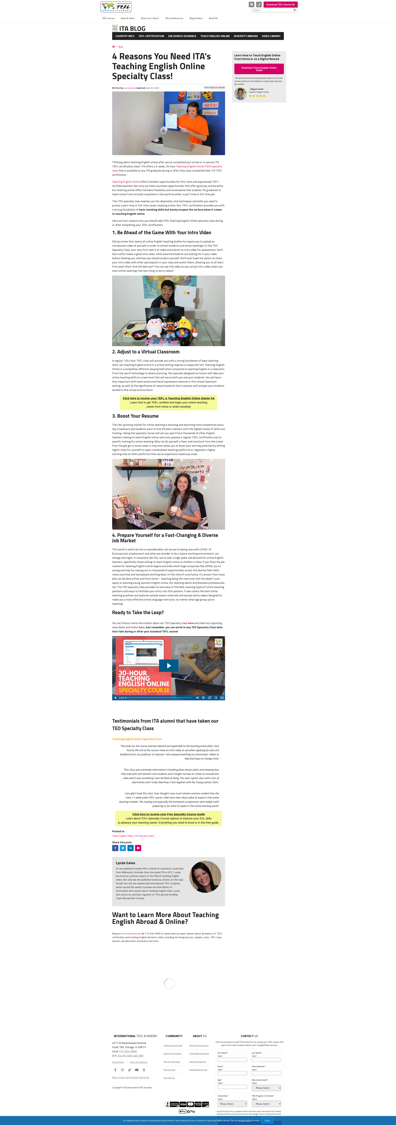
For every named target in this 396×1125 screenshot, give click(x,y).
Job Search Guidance (182, 36)
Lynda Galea (129, 87)
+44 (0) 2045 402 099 (130, 1055)
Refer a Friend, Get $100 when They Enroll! (130, 1077)
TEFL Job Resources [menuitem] (174, 18)
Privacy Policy (118, 1062)
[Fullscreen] (222, 697)
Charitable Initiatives (199, 1053)
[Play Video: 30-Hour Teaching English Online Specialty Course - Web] (168, 665)
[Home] (113, 46)
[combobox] (274, 10)
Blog (120, 46)
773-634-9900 (128, 1051)
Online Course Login (173, 1045)
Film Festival (169, 1069)
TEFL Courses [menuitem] (108, 18)
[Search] (295, 10)
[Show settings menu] (203, 697)
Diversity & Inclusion (199, 1045)
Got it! (267, 1120)
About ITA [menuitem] (213, 18)
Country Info (125, 36)
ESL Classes (169, 1077)
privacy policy (244, 1120)
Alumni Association (173, 1053)
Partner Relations (197, 1061)
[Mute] (197, 697)
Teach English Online (215, 36)
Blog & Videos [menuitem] (196, 18)
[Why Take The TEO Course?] (125, 697)
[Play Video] (115, 697)
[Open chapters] (216, 697)
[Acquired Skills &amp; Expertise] (151, 697)
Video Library (271, 36)
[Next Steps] (176, 697)
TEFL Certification (151, 36)
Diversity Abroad (246, 36)
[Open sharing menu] (210, 697)
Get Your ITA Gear (172, 1061)
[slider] (159, 697)
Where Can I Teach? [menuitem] (150, 18)
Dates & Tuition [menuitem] (128, 18)
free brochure (130, 933)
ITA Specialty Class (144, 836)
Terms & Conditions (138, 1062)
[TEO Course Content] (143, 697)
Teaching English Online (126, 182)
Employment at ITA (198, 1069)
